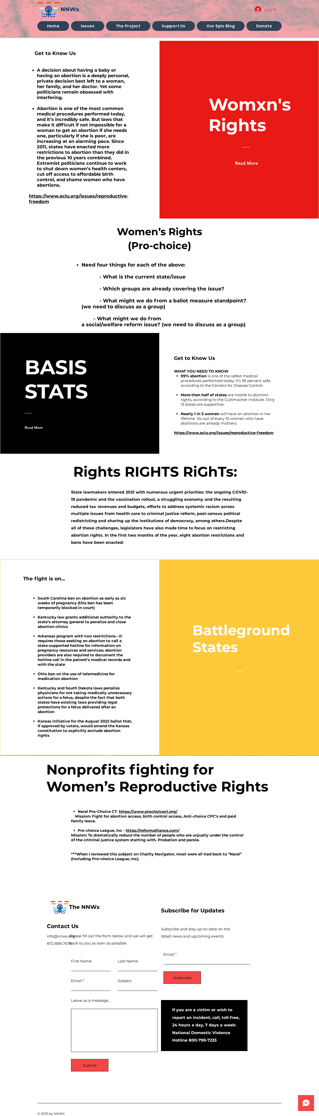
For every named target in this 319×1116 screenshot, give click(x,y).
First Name (81, 961)
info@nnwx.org (61, 936)
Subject (125, 981)
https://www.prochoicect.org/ (148, 811)
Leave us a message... (90, 1000)
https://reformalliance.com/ (152, 830)
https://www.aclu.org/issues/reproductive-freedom (224, 432)
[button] (87, 26)
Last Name (128, 961)
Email (76, 981)
